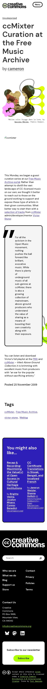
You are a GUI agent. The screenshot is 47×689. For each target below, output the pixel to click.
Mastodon (15, 633)
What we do (9, 575)
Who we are (9, 570)
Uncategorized (9, 18)
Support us (8, 584)
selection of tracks (15, 212)
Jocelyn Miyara (11, 501)
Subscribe (23, 658)
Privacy (30, 577)
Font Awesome (36, 681)
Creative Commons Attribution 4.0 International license (26, 678)
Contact (30, 570)
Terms (29, 589)
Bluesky (7, 633)
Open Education (32, 504)
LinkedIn (22, 633)
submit (41, 558)
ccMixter (36, 212)
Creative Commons (14, 5)
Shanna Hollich (31, 495)
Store (5, 589)
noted (37, 672)
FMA (35, 359)
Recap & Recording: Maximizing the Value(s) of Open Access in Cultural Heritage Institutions (15, 475)
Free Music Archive (26, 411)
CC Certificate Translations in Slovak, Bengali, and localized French (35, 472)
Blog (4, 580)
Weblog (24, 417)
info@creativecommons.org (16, 626)
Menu (37, 4)
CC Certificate (34, 497)
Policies (30, 583)
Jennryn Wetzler (33, 489)
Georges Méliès (22, 122)
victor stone (11, 417)
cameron (16, 68)
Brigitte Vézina (12, 495)
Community (32, 501)
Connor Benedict (12, 507)
